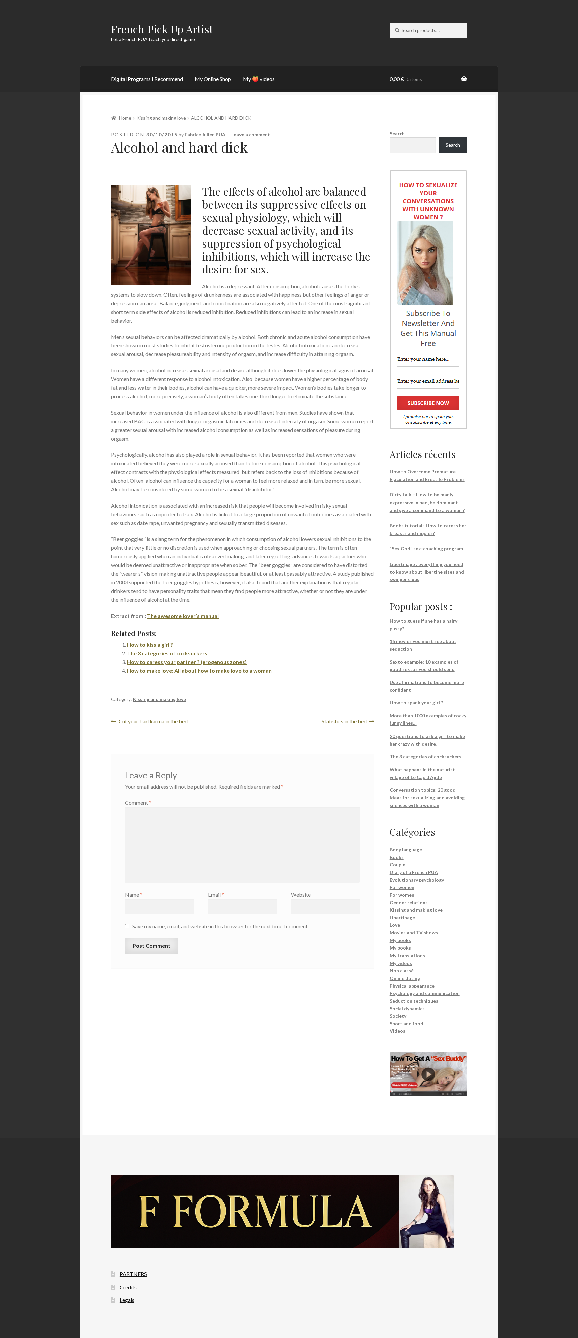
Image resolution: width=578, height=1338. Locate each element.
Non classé (402, 970)
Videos (397, 1031)
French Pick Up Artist (162, 29)
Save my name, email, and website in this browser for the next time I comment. (220, 926)
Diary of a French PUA (414, 872)
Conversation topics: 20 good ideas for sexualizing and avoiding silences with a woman (427, 797)
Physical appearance (412, 986)
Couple (397, 864)
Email (216, 894)
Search (397, 133)
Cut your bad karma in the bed (153, 722)
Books (397, 857)
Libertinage (402, 917)
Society (398, 1016)
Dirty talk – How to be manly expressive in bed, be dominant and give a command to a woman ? (427, 502)
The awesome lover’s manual (183, 615)
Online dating (405, 978)
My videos (401, 963)
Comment (138, 802)
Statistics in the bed (344, 722)
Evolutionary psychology (417, 880)
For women (402, 887)
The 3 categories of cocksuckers (167, 653)
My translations (407, 955)
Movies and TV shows (414, 932)
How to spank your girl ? (416, 702)
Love (395, 925)
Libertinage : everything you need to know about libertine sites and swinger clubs (427, 571)
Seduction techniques (414, 1001)
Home (125, 118)
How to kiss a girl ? (150, 644)
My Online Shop (213, 79)
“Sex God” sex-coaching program (426, 548)
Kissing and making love (161, 118)
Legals (127, 1300)
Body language (406, 849)
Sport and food (406, 1023)
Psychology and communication (425, 993)
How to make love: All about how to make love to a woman (199, 670)
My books (400, 940)
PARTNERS (133, 1274)
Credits (128, 1287)
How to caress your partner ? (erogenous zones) (187, 662)
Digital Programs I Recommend (147, 79)
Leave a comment (250, 134)
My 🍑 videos (259, 79)
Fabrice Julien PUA (205, 134)
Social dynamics (407, 1008)
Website (301, 894)
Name (133, 894)
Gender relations (409, 902)
